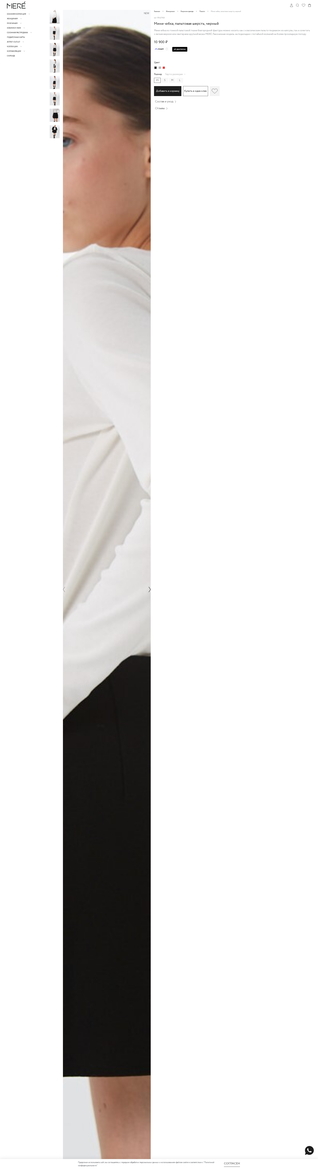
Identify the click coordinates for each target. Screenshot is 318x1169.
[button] (54, 11)
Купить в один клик (195, 91)
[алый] (164, 68)
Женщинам (170, 11)
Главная (157, 11)
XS (157, 80)
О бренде (11, 56)
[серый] (160, 68)
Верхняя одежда (187, 11)
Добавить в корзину (167, 91)
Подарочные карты (16, 37)
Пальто (202, 11)
